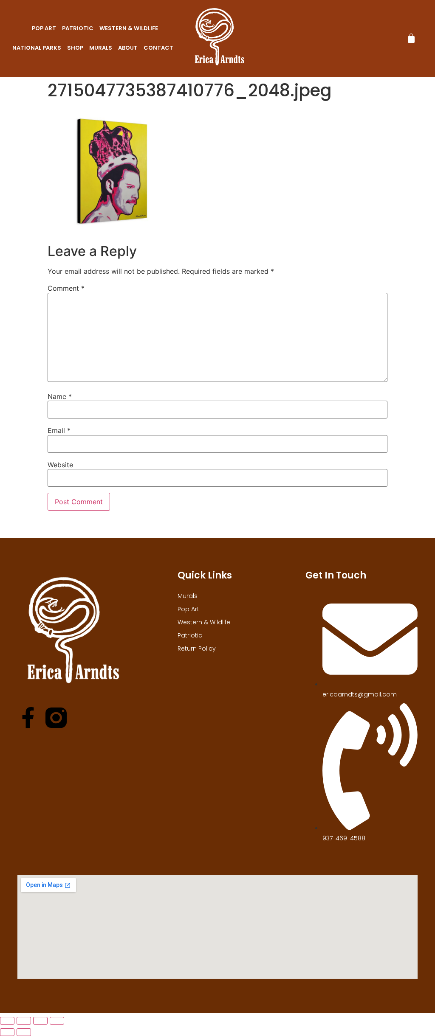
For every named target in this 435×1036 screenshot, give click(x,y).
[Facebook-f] (28, 717)
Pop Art (44, 28)
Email (59, 430)
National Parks (36, 48)
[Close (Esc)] (57, 1021)
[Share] (40, 1021)
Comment (66, 288)
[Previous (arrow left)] (7, 1032)
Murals (100, 48)
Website (60, 464)
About (128, 48)
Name (60, 396)
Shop (75, 48)
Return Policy (197, 648)
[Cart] (411, 38)
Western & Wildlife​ (128, 28)
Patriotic (77, 28)
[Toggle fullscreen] (24, 1021)
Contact (158, 48)
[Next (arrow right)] (24, 1032)
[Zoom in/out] (7, 1021)
